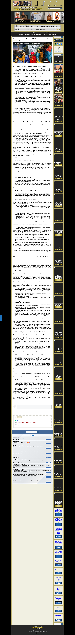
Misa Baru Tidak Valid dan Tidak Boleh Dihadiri (17, 29)
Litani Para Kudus (16, 437)
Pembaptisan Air (32, 422)
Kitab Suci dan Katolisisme (36, 34)
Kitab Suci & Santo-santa (58, 26)
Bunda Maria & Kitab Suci (27, 29)
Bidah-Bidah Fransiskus (17, 478)
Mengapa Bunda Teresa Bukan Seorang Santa (20, 459)
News (36, 631)
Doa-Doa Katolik (42, 29)
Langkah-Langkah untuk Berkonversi (43, 26)
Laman (22, 32)
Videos (41, 631)
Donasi (43, 32)
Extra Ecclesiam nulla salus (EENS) (17, 26)
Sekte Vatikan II (22, 26)
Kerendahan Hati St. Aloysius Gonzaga (19, 445)
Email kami (45, 631)
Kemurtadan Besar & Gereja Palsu (48, 26)
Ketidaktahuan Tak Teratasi (21, 422)
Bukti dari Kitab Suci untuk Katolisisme (27, 26)
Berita (37, 26)
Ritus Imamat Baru (48, 29)
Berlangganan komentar (49, 414)
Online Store (30, 631)
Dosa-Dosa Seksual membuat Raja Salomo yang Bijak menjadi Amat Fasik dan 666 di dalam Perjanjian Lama (29, 474)
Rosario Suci (37, 29)
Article (38, 631)
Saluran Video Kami (58, 39)
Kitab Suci (27, 422)
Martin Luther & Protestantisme (22, 29)
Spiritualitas (48, 34)
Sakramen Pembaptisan (53, 29)
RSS (42, 631)
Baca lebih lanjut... (48, 439)
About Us (33, 631)
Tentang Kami (21, 34)
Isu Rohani (52, 26)
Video (40, 32)
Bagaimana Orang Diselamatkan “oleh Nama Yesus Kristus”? (30, 39)
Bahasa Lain (54, 34)
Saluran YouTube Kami (49, 32)
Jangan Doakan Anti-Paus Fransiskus (19, 464)
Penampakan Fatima (32, 29)
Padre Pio (32, 26)
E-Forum (29, 32)
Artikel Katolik (35, 32)
